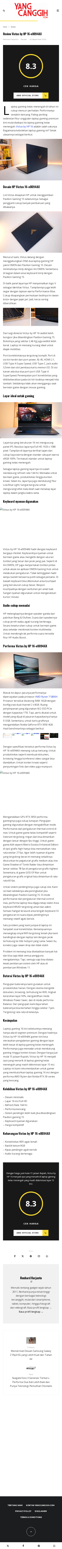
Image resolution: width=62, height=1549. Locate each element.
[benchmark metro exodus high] (44, 738)
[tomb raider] (54, 737)
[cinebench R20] (35, 733)
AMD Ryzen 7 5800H (46, 696)
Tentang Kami (15, 1505)
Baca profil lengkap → (31, 1311)
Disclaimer (41, 1511)
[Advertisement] (31, 1452)
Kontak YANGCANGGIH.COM (40, 1505)
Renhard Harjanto (10, 39)
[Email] (39, 1256)
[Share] (14, 1256)
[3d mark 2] (16, 733)
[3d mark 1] (26, 733)
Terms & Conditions (31, 1517)
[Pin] (31, 1256)
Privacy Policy (23, 1511)
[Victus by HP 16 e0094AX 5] (44, 325)
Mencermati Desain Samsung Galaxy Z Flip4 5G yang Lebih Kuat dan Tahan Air (31, 1353)
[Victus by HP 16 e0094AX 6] (16, 325)
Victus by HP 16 (24, 126)
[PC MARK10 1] (7, 737)
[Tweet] (23, 1256)
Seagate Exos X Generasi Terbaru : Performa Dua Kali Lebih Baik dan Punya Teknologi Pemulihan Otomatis (31, 1380)
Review (24, 39)
